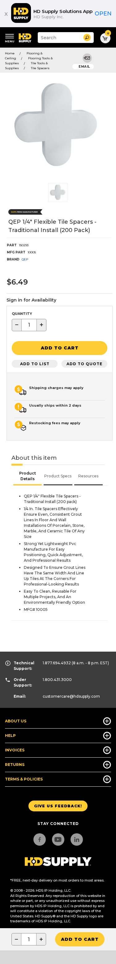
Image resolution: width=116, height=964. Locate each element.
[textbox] (29, 325)
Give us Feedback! (58, 806)
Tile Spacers (40, 68)
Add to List (34, 364)
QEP (25, 259)
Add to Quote (84, 364)
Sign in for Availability (31, 300)
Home (10, 53)
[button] (87, 37)
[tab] (27, 476)
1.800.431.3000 (57, 679)
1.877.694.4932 (57, 663)
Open (103, 13)
